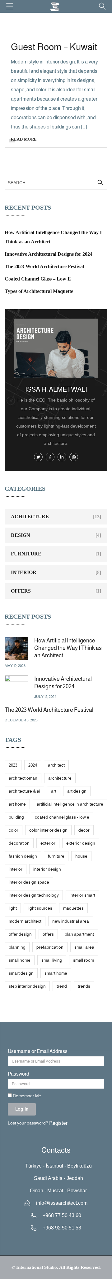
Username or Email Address (38, 1051)
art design (76, 791)
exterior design (80, 843)
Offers (21, 591)
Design (20, 535)
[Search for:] (56, 182)
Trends (84, 986)
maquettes (73, 908)
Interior (23, 572)
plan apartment (79, 934)
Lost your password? (28, 1123)
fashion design (23, 856)
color (13, 830)
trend (62, 986)
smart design (21, 973)
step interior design (27, 986)
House (81, 856)
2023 (13, 765)
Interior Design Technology (34, 895)
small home (19, 960)
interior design (47, 869)
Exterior (47, 843)
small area (84, 947)
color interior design (48, 830)
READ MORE (24, 139)
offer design (20, 934)
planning (17, 947)
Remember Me (26, 1096)
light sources (40, 908)
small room (83, 960)
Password (18, 1074)
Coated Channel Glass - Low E (62, 817)
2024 (32, 765)
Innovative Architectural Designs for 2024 (48, 254)
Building (16, 817)
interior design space (29, 882)
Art (53, 791)
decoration (19, 843)
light (13, 908)
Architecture (60, 778)
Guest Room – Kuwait (54, 47)
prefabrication (49, 947)
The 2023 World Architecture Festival (44, 266)
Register (58, 1123)
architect (56, 765)
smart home (55, 973)
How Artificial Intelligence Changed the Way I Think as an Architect (68, 648)
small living (51, 960)
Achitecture (30, 516)
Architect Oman (23, 778)
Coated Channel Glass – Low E (38, 278)
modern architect (25, 921)
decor (84, 830)
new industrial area (70, 921)
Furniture (26, 553)
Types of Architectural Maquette (39, 291)
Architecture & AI (24, 791)
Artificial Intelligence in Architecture (70, 804)
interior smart (82, 895)
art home (17, 804)
